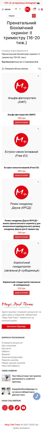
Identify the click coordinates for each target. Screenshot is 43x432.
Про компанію (9, 345)
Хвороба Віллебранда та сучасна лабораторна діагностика (24, 392)
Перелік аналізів (10, 360)
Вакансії (6, 354)
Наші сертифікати (11, 366)
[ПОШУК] (34, 16)
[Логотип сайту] (27, 9)
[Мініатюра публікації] (6, 379)
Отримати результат (12, 343)
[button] (22, 122)
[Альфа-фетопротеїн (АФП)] (21, 92)
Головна (6, 51)
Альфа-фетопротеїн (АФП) (21, 114)
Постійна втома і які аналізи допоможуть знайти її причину (26, 379)
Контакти (6, 348)
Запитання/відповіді (12, 357)
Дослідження (19, 51)
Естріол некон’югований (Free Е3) (21, 167)
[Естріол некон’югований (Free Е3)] (21, 145)
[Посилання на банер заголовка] (21, 3)
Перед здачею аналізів (13, 363)
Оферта (6, 351)
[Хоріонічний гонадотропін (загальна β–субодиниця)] (21, 260)
